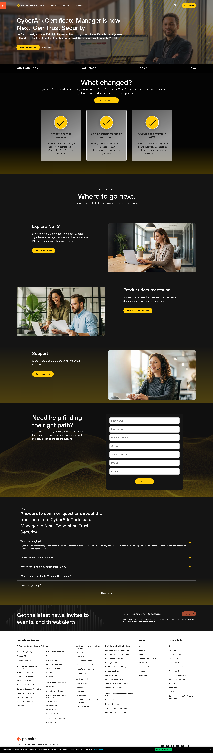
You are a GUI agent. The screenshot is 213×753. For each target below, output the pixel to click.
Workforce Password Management (118, 667)
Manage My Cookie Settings (163, 749)
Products (54, 5)
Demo (144, 68)
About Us (142, 646)
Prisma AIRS (21, 656)
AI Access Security (24, 660)
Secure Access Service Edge (57, 682)
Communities (174, 650)
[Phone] (144, 463)
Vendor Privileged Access (114, 688)
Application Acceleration (55, 691)
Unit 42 (171, 692)
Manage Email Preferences (179, 667)
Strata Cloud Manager (54, 664)
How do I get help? (30, 585)
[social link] (162, 746)
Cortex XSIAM (81, 683)
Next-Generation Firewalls (56, 652)
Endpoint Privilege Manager (115, 658)
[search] (175, 5)
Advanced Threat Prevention (27, 672)
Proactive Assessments (114, 700)
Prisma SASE (50, 687)
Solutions (66, 5)
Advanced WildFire (24, 681)
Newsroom (143, 675)
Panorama (49, 677)
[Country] (144, 471)
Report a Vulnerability (177, 679)
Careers (142, 650)
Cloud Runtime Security (85, 669)
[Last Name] (144, 429)
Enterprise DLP (51, 701)
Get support (41, 374)
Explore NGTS (26, 47)
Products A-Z (174, 671)
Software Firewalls (53, 660)
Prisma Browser (51, 710)
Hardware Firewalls (53, 656)
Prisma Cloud (81, 673)
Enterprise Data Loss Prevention (29, 689)
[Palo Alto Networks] (31, 5)
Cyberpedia (173, 658)
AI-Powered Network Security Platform (32, 646)
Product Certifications (177, 675)
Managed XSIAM (82, 706)
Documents (54, 745)
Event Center (174, 663)
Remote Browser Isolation (55, 718)
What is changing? (30, 541)
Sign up (187, 614)
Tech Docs (173, 688)
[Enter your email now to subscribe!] (151, 614)
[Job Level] (144, 454)
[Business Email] (144, 437)
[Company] (144, 446)
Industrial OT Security (25, 701)
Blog (170, 646)
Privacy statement (98, 749)
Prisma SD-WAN (52, 714)
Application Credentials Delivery (117, 683)
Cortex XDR (80, 687)
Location (142, 671)
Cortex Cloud (81, 656)
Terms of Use (42, 745)
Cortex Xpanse (82, 696)
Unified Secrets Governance (115, 679)
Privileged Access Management (117, 650)
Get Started (189, 5)
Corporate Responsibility (148, 658)
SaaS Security (22, 706)
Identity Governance (112, 663)
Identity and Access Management (117, 654)
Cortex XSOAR (82, 691)
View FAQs (47, 47)
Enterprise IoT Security (25, 693)
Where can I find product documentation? (43, 566)
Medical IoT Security (24, 697)
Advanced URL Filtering (25, 676)
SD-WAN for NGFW (53, 668)
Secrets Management (113, 675)
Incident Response (112, 704)
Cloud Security (82, 652)
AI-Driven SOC (82, 679)
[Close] (210, 750)
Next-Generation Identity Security (118, 646)
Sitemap (172, 683)
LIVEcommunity (104, 100)
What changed (27, 68)
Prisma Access (51, 705)
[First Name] (144, 420)
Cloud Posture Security (85, 665)
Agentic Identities (112, 671)
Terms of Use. (153, 622)
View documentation (136, 310)
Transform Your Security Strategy (117, 708)
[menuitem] (32, 5)
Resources (79, 5)
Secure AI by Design (25, 652)
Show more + (106, 593)
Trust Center (30, 745)
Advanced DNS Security (26, 685)
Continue (143, 481)
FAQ (193, 68)
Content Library (175, 654)
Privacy (19, 745)
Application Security (84, 661)
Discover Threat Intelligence (115, 712)
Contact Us (143, 654)
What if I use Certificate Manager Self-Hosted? (46, 575)
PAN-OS (49, 672)
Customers (143, 663)
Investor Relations (145, 667)
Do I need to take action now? (36, 557)
